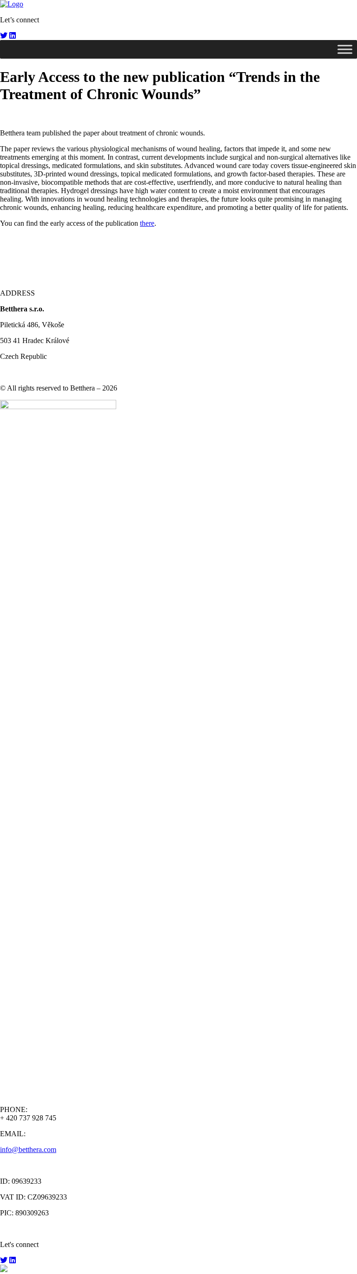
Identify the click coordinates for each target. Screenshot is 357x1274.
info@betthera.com (28, 1149)
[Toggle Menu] (344, 49)
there (147, 223)
